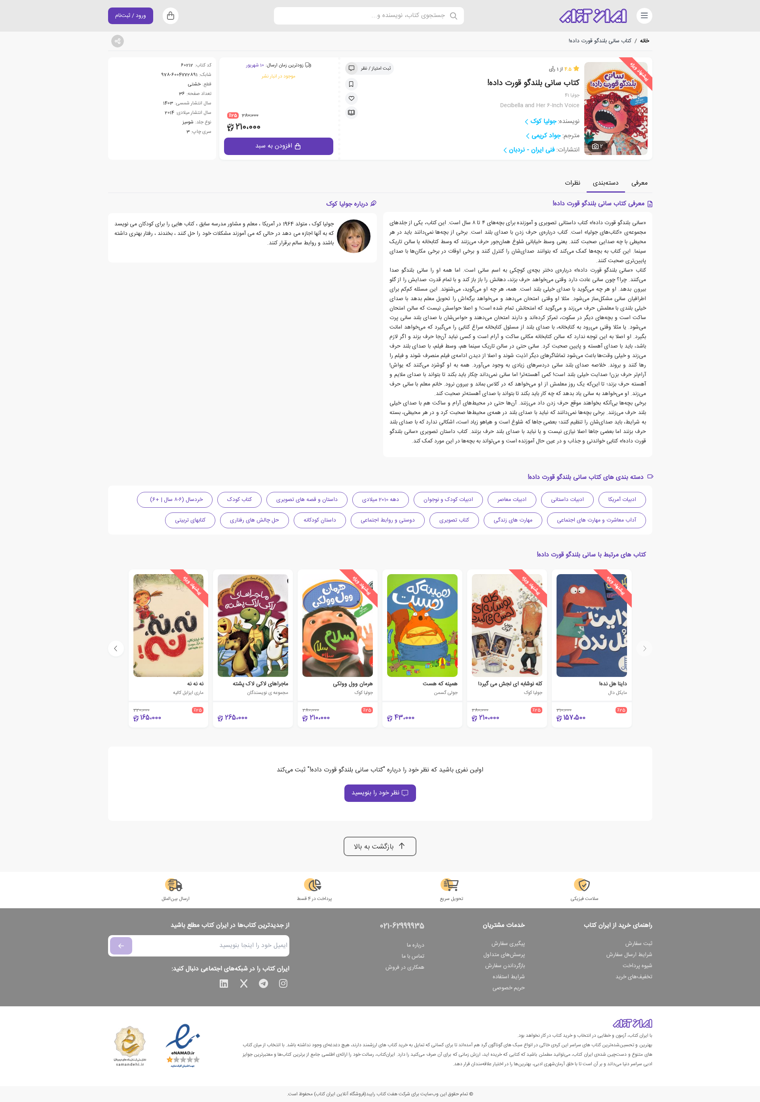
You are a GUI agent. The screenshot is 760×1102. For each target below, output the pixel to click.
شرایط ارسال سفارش (629, 955)
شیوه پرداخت (637, 966)
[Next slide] (116, 648)
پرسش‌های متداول (504, 955)
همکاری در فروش (405, 967)
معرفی (639, 183)
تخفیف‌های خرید (634, 977)
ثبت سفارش (638, 944)
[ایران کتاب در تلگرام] (264, 985)
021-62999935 (402, 926)
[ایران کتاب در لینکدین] (224, 985)
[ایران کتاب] (593, 16)
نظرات (572, 183)
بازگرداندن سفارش (505, 966)
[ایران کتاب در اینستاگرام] (283, 985)
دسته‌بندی (606, 183)
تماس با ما (413, 956)
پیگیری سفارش (508, 944)
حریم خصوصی (508, 988)
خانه (644, 41)
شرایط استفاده (509, 977)
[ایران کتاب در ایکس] (244, 985)
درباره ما (415, 945)
